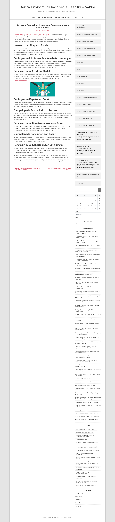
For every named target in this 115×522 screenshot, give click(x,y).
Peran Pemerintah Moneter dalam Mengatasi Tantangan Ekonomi (88, 342)
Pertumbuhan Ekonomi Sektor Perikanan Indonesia (86, 420)
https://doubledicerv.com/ (85, 162)
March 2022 (78, 496)
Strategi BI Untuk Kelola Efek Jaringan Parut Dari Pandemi (87, 374)
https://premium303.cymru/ (85, 118)
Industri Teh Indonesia (45, 17)
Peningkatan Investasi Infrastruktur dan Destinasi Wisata (86, 236)
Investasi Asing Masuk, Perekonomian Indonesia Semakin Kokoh (85, 356)
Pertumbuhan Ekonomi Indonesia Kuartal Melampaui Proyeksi (86, 365)
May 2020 (78, 503)
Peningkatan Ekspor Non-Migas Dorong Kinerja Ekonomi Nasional (86, 361)
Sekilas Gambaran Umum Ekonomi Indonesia (88, 416)
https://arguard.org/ (84, 104)
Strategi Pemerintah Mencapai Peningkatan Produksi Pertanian (87, 255)
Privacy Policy (78, 17)
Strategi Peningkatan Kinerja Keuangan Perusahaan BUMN (86, 232)
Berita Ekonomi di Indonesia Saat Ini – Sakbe (57, 7)
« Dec (76, 217)
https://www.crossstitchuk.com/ (87, 34)
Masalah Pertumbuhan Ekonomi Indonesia (87, 413)
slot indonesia (82, 76)
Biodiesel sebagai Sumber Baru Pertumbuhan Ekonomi (88, 405)
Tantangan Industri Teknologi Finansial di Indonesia (87, 278)
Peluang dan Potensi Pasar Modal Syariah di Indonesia (87, 269)
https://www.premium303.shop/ (86, 111)
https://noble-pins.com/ (85, 41)
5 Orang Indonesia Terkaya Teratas (85, 385)
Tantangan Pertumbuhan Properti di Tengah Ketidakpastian (87, 305)
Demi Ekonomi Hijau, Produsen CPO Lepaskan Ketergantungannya (88, 370)
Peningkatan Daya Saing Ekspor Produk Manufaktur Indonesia (86, 250)
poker (79, 69)
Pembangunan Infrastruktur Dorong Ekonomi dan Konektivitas (88, 315)
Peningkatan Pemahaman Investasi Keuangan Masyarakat (88, 292)
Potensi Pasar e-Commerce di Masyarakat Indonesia (86, 319)
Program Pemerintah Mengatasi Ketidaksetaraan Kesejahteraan (84, 273)
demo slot (80, 62)
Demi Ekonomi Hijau (81, 439)
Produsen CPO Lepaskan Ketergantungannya (83, 472)
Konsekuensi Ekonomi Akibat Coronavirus (86, 402)
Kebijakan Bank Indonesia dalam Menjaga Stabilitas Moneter (87, 241)
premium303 (80, 83)
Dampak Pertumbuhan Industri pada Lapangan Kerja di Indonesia (85, 347)
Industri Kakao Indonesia (63, 17)
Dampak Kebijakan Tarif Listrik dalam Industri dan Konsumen (88, 246)
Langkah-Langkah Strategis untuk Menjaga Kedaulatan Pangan (87, 338)
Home (33, 17)
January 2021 (79, 499)
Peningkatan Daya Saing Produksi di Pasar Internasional (87, 310)
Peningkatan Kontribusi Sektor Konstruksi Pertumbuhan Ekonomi (87, 259)
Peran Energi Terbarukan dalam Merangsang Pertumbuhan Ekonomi (88, 333)
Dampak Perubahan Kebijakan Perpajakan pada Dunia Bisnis (31, 34)
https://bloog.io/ (83, 148)
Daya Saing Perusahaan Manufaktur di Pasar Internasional (87, 301)
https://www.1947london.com (86, 125)
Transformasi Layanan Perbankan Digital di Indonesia (87, 324)
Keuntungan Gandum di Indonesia (85, 410)
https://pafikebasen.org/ (20, 80)
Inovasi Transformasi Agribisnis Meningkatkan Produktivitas (88, 296)
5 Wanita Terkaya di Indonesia (83, 379)
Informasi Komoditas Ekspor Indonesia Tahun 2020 (88, 388)
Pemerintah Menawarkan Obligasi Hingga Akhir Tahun (87, 393)
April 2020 (78, 506)
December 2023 (79, 493)
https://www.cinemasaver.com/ (86, 48)
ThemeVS (69, 517)
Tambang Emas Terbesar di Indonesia (86, 382)
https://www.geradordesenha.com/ (87, 97)
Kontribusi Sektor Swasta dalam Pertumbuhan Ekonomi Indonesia (88, 351)
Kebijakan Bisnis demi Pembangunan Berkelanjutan (85, 287)
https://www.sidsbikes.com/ (86, 55)
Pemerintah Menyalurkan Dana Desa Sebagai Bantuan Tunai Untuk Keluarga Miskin (88, 398)
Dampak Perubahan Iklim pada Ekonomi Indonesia (86, 282)
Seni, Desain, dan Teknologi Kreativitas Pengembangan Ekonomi (86, 264)
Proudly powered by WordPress (51, 517)
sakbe (48, 30)
